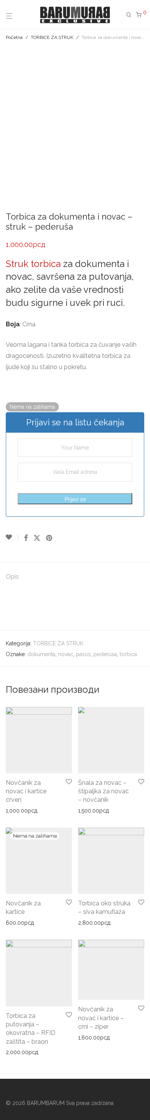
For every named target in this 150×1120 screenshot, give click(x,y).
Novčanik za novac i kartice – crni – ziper (101, 1018)
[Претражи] (131, 15)
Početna (14, 37)
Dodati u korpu (21, 811)
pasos (83, 654)
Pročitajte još (19, 923)
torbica (128, 654)
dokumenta (41, 654)
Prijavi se (75, 499)
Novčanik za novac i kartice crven (26, 791)
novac (65, 654)
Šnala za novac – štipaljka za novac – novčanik (103, 791)
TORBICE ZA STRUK (52, 37)
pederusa (105, 654)
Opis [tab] (12, 576)
